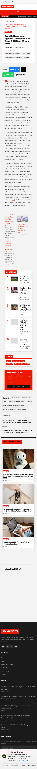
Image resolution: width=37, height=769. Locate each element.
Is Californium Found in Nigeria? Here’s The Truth (25, 308)
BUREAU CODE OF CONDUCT (13, 57)
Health (27, 363)
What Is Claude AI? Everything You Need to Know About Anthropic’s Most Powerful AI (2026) (18, 476)
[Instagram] (9, 2)
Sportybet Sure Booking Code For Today (25, 279)
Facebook (15, 69)
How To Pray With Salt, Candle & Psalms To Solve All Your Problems (25, 325)
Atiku (28, 53)
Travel (12, 22)
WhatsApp (9, 74)
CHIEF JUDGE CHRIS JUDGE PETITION (13, 405)
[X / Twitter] (6, 2)
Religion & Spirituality (7, 664)
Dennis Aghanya (21, 409)
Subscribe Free (18, 386)
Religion (22, 361)
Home (7, 22)
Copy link (21, 74)
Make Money (19, 363)
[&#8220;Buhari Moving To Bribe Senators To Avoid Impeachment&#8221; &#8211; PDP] (22, 219)
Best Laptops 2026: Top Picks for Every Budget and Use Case (16, 543)
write (13, 200)
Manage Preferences (11, 765)
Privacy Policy (25, 760)
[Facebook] (2, 2)
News (8, 361)
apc (24, 53)
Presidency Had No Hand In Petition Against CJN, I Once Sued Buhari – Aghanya (17, 432)
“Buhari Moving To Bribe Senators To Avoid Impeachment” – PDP (22, 228)
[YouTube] (12, 2)
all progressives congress (12, 53)
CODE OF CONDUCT (9, 409)
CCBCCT (26, 57)
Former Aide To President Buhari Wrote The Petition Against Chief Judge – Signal (16, 421)
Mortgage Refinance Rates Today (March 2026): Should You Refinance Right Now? (17, 510)
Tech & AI (10, 363)
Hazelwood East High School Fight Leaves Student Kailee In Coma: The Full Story (25, 293)
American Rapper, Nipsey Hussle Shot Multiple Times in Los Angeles (25, 343)
